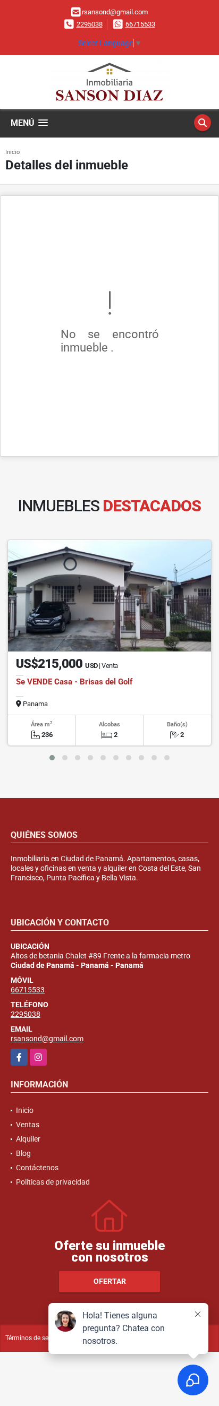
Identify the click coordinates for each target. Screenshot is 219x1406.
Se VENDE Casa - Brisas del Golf (74, 682)
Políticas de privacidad (53, 1182)
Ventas (27, 1124)
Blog (23, 1153)
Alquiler (28, 1139)
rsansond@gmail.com (47, 1038)
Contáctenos (37, 1167)
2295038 (90, 24)
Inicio (12, 152)
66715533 (140, 24)
